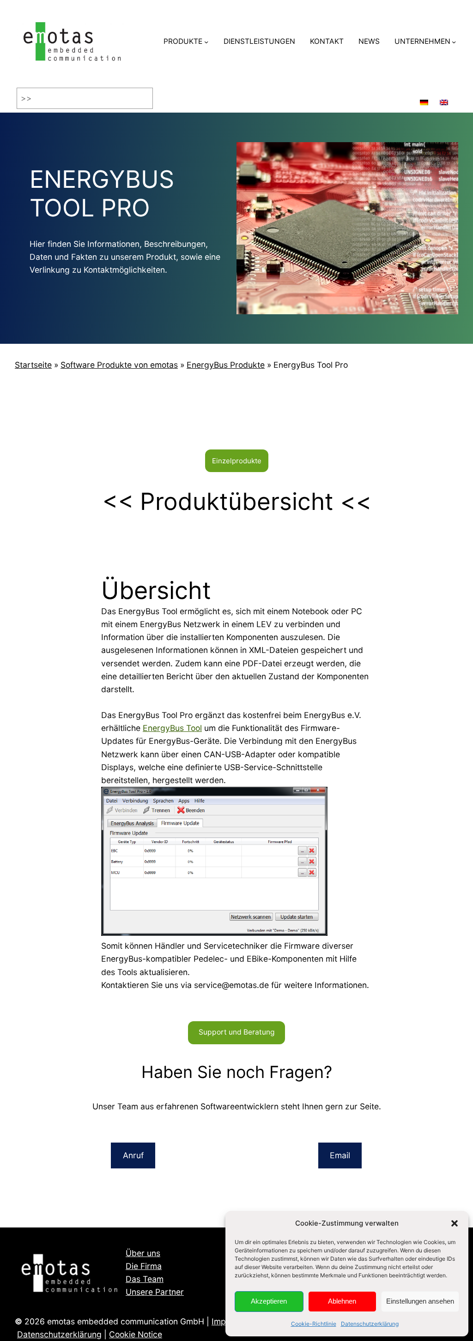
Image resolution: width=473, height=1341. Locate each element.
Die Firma (144, 1266)
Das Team (145, 1279)
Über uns (143, 1253)
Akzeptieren (269, 1301)
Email (340, 1155)
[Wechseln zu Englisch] (444, 98)
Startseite (33, 365)
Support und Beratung (237, 1032)
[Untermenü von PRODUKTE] (206, 42)
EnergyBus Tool (172, 728)
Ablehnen (342, 1301)
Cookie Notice (135, 1334)
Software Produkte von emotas (119, 365)
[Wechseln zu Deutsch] (424, 98)
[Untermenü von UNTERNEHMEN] (454, 42)
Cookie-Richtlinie (313, 1323)
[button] (454, 1223)
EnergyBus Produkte (226, 365)
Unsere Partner (155, 1292)
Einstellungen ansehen (420, 1301)
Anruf (133, 1155)
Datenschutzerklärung (370, 1323)
